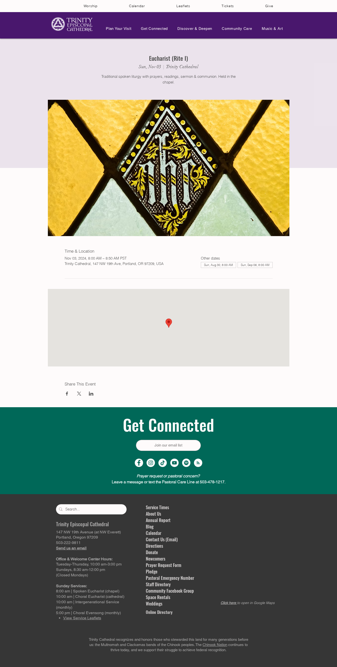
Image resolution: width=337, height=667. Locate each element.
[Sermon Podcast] (198, 463)
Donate (152, 552)
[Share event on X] (79, 394)
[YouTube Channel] (174, 463)
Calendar (153, 533)
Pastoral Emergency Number (170, 578)
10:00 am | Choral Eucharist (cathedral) (90, 596)
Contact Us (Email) (162, 539)
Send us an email (71, 548)
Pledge (151, 571)
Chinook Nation (215, 645)
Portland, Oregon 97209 (77, 537)
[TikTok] (162, 463)
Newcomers (155, 558)
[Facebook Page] (139, 463)
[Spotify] (186, 463)
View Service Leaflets (82, 618)
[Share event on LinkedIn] (91, 394)
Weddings (154, 603)
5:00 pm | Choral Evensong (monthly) (88, 612)
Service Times (157, 507)
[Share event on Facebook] (67, 394)
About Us (153, 513)
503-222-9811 (68, 542)
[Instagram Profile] (151, 463)
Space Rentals (158, 597)
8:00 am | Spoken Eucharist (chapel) (87, 591)
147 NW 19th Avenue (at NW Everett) (88, 532)
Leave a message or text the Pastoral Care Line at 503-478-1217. (168, 481)
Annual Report (158, 520)
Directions (154, 546)
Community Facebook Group (170, 590)
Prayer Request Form (163, 565)
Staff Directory (158, 584)
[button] (117, 28)
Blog (149, 526)
